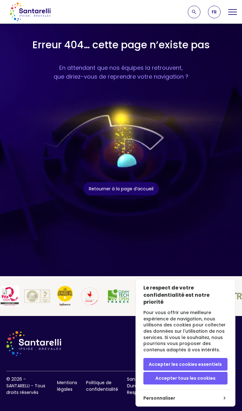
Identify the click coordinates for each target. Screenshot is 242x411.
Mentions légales (67, 385)
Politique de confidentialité (102, 385)
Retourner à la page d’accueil (121, 189)
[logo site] (30, 12)
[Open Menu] (232, 12)
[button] (214, 12)
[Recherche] (194, 12)
